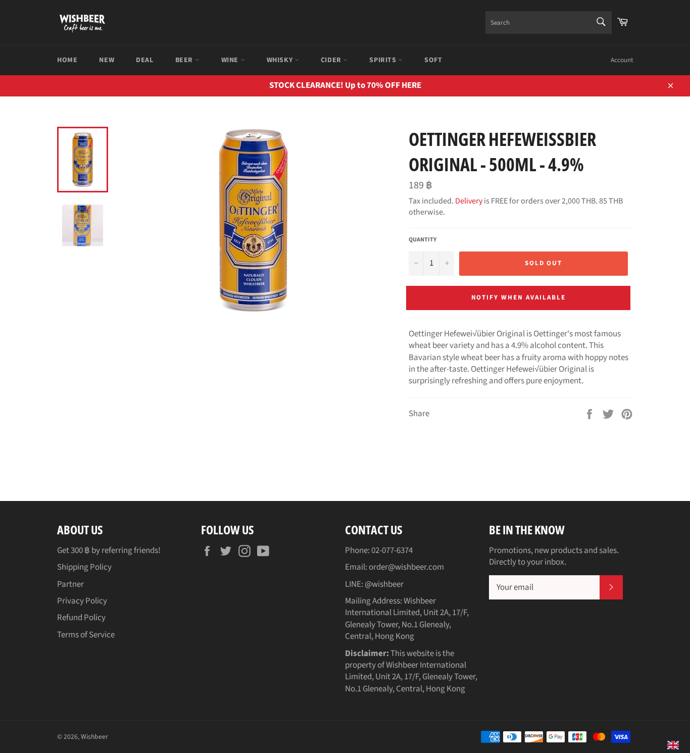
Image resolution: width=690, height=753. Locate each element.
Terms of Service (86, 635)
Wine (230, 60)
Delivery (468, 201)
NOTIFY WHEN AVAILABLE (518, 297)
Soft (433, 60)
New (106, 60)
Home (67, 60)
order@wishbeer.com (406, 567)
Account (622, 60)
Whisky (280, 60)
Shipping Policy (84, 567)
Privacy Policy (82, 601)
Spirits (383, 60)
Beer (185, 60)
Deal (144, 60)
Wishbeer (94, 736)
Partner (70, 584)
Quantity (422, 240)
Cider (332, 60)
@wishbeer (384, 584)
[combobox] (548, 22)
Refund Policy (81, 618)
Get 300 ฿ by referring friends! (109, 550)
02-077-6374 (392, 550)
